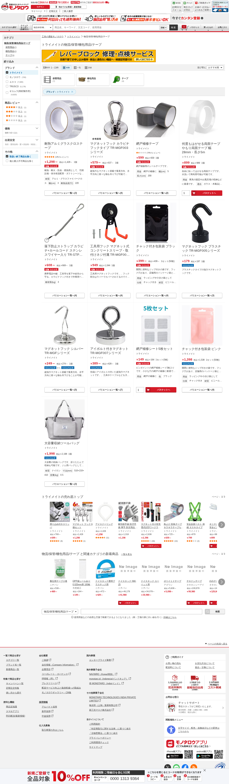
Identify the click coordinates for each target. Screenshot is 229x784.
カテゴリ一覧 (12, 660)
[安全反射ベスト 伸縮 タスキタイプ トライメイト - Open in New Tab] (197, 512)
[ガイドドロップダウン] (203, 8)
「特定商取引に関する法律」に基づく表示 (110, 728)
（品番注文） (24, 27)
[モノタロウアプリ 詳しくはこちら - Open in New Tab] (195, 743)
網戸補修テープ (147, 143)
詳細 (162, 28)
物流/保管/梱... (39, 27)
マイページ (36, 11)
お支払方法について (205, 663)
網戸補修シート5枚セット (154, 348)
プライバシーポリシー (100, 738)
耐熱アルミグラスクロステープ (63, 146)
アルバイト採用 (49, 707)
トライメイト (73, 36)
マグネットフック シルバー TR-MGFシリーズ (63, 351)
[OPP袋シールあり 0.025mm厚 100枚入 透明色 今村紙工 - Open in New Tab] (83, 569)
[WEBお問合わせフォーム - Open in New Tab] (176, 6)
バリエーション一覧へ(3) (64, 193)
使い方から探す (13, 692)
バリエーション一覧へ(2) (156, 193)
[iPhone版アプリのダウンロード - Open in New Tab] (179, 755)
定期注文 (53, 11)
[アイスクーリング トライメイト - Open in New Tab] (105, 512)
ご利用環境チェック (99, 742)
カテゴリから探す (9, 27)
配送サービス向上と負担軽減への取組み (61, 688)
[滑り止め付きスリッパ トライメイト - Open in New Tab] (60, 512)
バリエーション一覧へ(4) (110, 193)
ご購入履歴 (67, 11)
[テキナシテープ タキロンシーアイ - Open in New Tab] (197, 569)
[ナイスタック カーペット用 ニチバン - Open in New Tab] (151, 569)
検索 (173, 27)
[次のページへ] (221, 524)
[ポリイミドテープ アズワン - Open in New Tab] (174, 569)
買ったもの (208, 27)
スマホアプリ (12, 711)
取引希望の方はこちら (53, 730)
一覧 (79, 68)
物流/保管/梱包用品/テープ (97, 36)
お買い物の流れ (173, 663)
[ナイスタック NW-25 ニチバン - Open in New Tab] (128, 569)
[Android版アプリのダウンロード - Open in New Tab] (210, 755)
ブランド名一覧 (13, 665)
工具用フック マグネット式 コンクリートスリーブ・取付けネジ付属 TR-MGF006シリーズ (109, 250)
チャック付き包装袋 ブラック (155, 248)
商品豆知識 (11, 706)
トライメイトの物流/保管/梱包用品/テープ (72, 44)
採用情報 (43, 702)
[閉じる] (133, 64)
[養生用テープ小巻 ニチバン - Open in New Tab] (60, 569)
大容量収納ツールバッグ (61, 443)
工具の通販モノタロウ (53, 36)
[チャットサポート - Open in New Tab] (188, 6)
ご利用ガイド (176, 657)
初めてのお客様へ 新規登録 (70, 7)
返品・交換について (205, 667)
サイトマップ (95, 747)
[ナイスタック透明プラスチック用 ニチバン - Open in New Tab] (105, 569)
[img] (16, 7)
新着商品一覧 (12, 669)
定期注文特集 (12, 688)
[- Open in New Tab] (175, 683)
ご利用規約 (94, 724)
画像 (68, 68)
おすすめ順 (213, 67)
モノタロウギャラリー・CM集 (56, 692)
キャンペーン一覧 (14, 683)
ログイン (40, 7)
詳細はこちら (170, 617)
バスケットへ (209, 193)
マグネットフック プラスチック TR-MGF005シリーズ (201, 248)
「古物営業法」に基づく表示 (103, 733)
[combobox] (106, 27)
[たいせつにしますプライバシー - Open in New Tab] (220, 768)
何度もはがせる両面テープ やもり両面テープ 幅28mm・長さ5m (201, 148)
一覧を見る (126, 554)
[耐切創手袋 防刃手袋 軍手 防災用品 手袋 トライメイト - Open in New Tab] (128, 512)
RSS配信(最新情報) (15, 716)
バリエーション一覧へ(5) (64, 389)
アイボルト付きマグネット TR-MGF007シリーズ (109, 351)
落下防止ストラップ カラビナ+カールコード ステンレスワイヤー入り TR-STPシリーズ (63, 250)
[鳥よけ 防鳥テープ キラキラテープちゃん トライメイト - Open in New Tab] (174, 512)
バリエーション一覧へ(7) (110, 389)
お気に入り (222, 27)
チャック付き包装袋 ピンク (201, 349)
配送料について (173, 667)
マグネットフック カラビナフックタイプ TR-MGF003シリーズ (109, 148)
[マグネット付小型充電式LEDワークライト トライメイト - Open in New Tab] (151, 512)
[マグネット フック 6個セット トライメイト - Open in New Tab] (83, 512)
